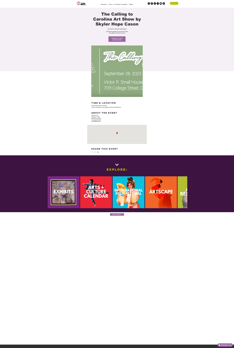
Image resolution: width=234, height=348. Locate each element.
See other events (117, 39)
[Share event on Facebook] (92, 152)
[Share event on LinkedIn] (97, 152)
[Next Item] (185, 192)
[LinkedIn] (155, 3)
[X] (158, 3)
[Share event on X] (94, 152)
